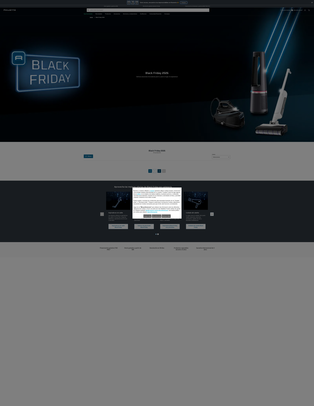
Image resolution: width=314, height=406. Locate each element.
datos (139, 194)
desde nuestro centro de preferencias (157, 210)
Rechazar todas (166, 216)
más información (152, 212)
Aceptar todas (147, 216)
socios (152, 190)
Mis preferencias (156, 216)
